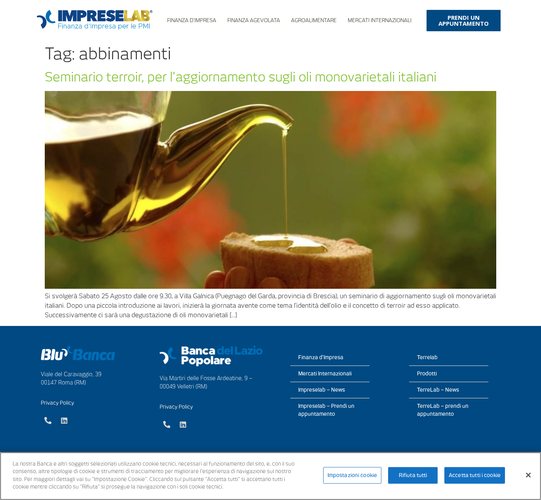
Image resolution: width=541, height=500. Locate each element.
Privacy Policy (57, 403)
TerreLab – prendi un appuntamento (443, 410)
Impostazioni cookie (352, 475)
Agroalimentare (314, 20)
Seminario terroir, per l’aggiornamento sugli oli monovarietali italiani (240, 77)
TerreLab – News (438, 390)
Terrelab (427, 357)
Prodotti (427, 374)
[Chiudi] (528, 475)
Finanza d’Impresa (191, 20)
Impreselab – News (321, 390)
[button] (464, 20)
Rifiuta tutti (413, 475)
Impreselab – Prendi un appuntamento (326, 410)
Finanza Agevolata (253, 20)
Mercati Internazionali (379, 20)
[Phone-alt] (48, 420)
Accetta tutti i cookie (475, 475)
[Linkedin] (64, 420)
